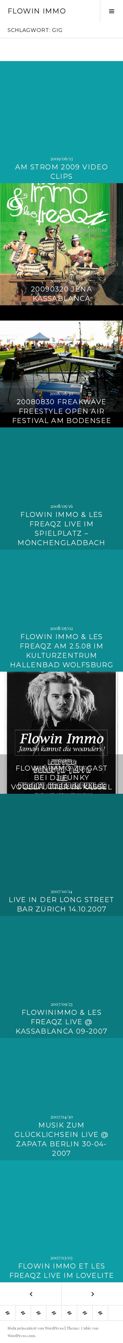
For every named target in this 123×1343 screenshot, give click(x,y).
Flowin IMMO (37, 11)
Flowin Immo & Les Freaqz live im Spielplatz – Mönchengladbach (61, 528)
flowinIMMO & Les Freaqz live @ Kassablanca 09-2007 (61, 1022)
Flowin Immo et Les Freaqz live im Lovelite (61, 1271)
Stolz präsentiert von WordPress (36, 1327)
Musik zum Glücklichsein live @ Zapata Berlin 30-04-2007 (62, 1139)
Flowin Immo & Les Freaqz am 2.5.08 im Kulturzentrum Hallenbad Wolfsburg (61, 651)
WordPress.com (21, 1335)
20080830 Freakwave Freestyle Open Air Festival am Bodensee (61, 411)
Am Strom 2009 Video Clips (61, 172)
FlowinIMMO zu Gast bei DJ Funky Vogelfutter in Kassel (61, 777)
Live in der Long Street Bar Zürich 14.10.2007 (61, 904)
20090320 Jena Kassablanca (61, 294)
